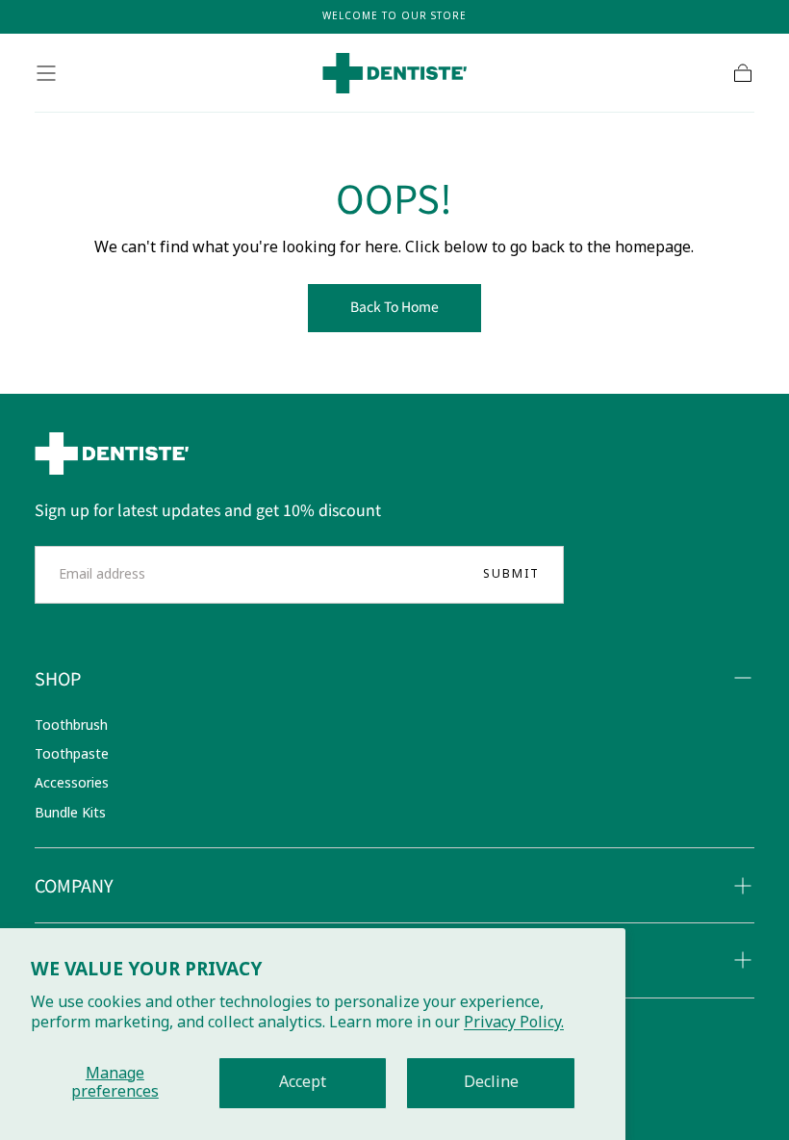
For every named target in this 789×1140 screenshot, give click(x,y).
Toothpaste (72, 754)
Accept (302, 1082)
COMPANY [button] (74, 884)
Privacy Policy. (514, 1022)
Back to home (394, 306)
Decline (491, 1082)
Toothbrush (71, 725)
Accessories (72, 783)
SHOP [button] (58, 677)
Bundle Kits (70, 813)
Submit (511, 574)
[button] (46, 73)
